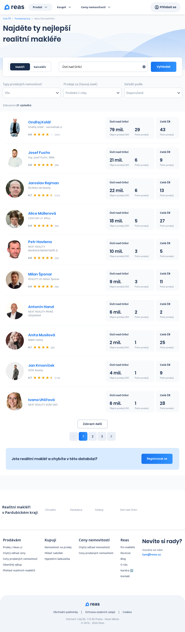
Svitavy (99, 509)
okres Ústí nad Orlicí (44, 18)
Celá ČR (7, 18)
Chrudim (50, 509)
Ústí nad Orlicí (128, 509)
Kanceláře (40, 67)
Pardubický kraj (22, 18)
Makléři (20, 67)
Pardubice (76, 509)
